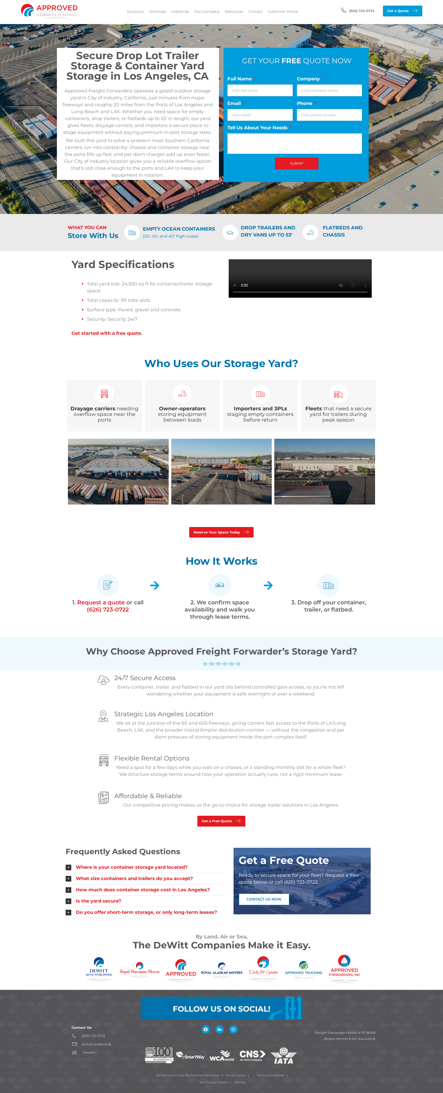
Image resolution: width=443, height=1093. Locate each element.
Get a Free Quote (217, 821)
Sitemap (240, 1082)
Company (310, 79)
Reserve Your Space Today (217, 532)
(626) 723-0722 (362, 11)
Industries (180, 11)
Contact (255, 11)
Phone (306, 103)
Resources (234, 11)
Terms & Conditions (270, 1075)
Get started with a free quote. (107, 333)
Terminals (157, 11)
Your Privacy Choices (213, 1082)
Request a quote (101, 602)
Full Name (241, 79)
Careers (89, 1052)
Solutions (135, 11)
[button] (144, 867)
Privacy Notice (236, 1075)
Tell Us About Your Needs (259, 128)
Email (236, 103)
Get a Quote (398, 11)
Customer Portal (283, 11)
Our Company (207, 11)
